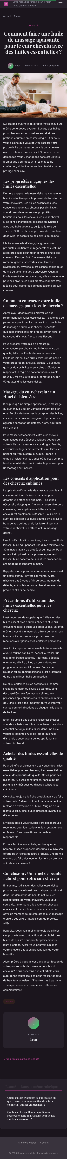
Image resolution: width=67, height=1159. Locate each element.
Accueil (7, 16)
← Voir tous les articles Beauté (21, 1059)
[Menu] (60, 3)
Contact (44, 1142)
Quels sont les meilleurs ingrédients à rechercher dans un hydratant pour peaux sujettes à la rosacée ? (31, 1115)
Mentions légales (27, 1142)
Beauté (17, 16)
